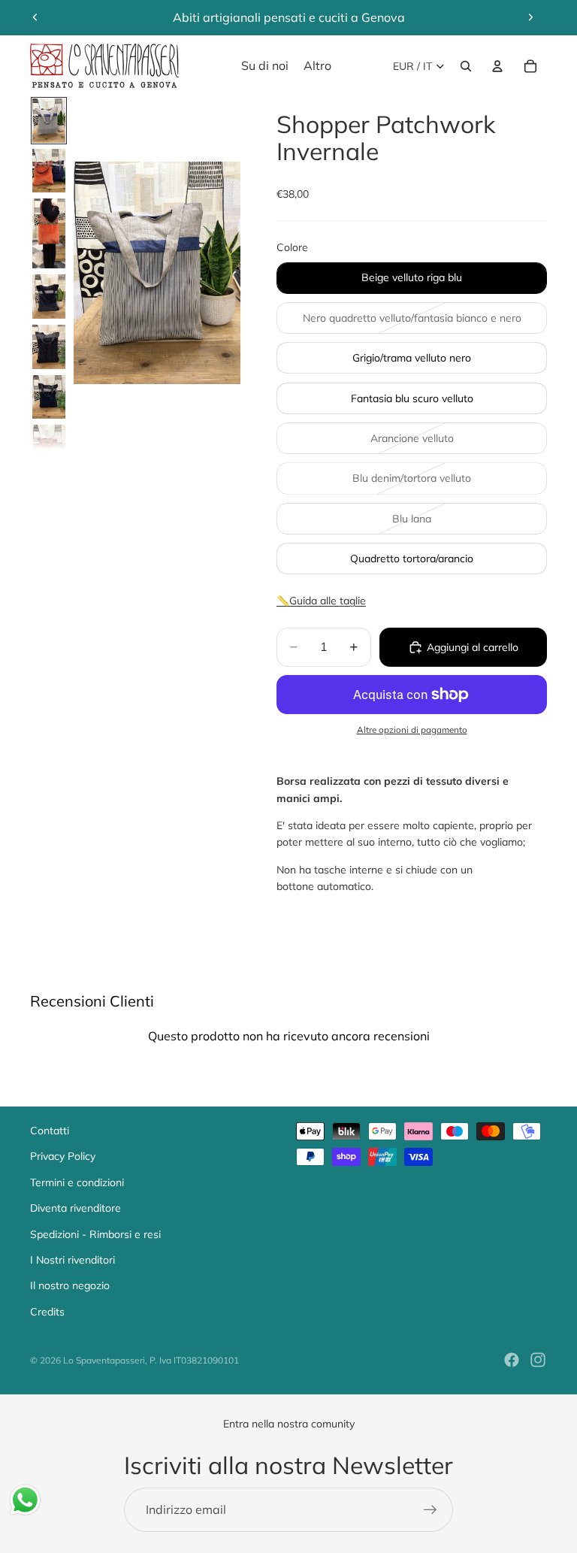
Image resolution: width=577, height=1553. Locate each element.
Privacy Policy (62, 1156)
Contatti (49, 1130)
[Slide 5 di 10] (48, 347)
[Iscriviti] (430, 1510)
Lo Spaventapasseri (104, 1360)
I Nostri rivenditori (72, 1260)
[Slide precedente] (35, 17)
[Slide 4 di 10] (48, 296)
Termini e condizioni (77, 1182)
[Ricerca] (465, 66)
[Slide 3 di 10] (48, 233)
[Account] (497, 66)
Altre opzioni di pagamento (412, 729)
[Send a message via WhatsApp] (25, 1500)
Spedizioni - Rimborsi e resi (95, 1234)
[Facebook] (512, 1360)
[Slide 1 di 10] (48, 120)
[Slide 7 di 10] (48, 447)
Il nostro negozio (70, 1285)
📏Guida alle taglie (321, 600)
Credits (47, 1311)
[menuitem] (317, 66)
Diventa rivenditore (75, 1208)
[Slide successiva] (530, 17)
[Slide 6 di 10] (48, 397)
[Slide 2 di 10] (48, 171)
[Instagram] (538, 1360)
